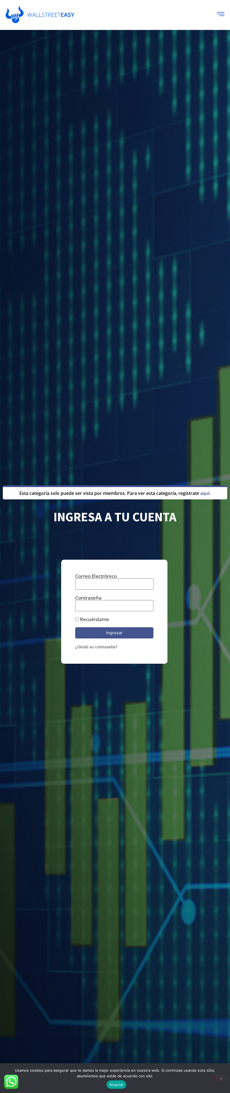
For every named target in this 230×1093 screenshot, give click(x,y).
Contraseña (88, 597)
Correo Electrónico (96, 576)
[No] (221, 1077)
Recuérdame (94, 619)
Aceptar (116, 1084)
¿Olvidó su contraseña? (96, 647)
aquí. (205, 493)
